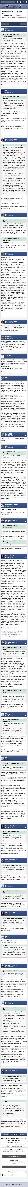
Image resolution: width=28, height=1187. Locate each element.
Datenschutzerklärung (17, 1184)
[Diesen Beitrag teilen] (25, 30)
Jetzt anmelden (14, 1166)
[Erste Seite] (2, 24)
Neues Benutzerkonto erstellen (14, 1156)
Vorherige (6, 23)
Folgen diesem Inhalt (12, 1171)
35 (26, 1171)
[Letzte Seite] (26, 24)
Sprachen (8, 1184)
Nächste (22, 23)
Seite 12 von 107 (14, 24)
